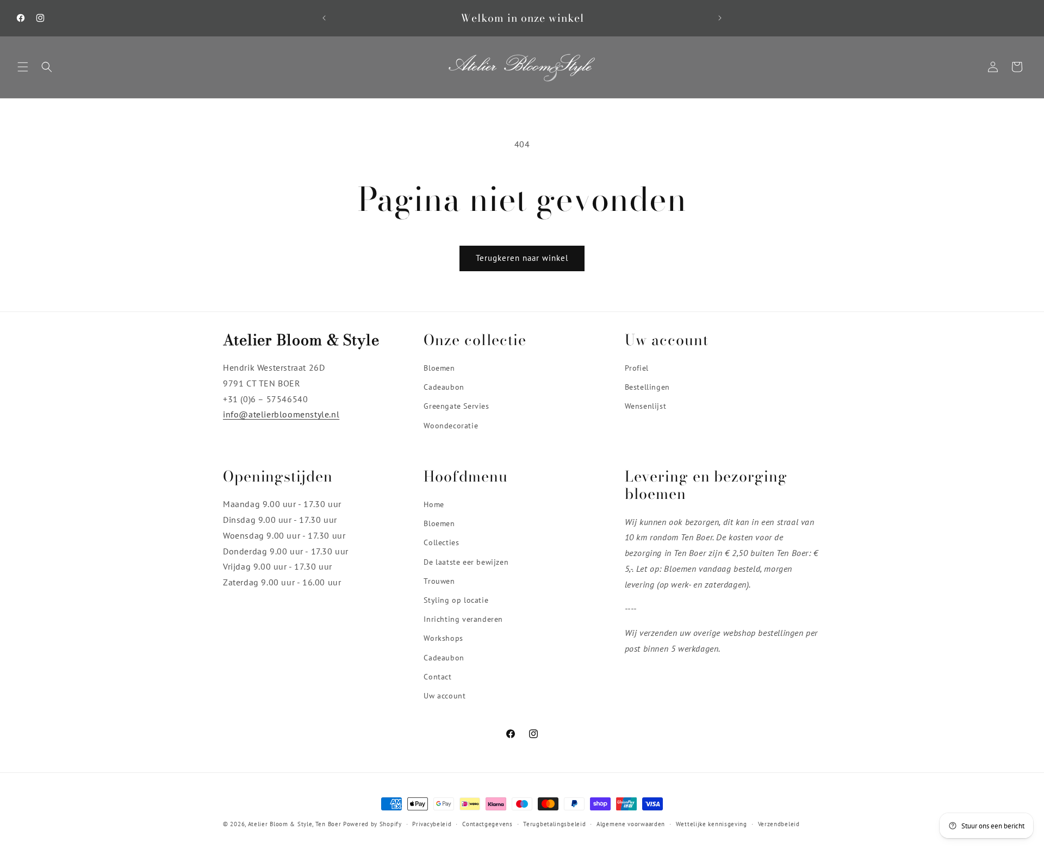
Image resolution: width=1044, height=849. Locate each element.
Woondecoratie (451, 425)
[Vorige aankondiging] (324, 18)
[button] (23, 67)
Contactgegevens (487, 823)
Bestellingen (647, 387)
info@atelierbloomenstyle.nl (281, 414)
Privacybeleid (431, 823)
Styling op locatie (456, 600)
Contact (437, 677)
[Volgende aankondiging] (720, 18)
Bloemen (439, 368)
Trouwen (439, 581)
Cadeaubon (444, 387)
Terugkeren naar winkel (522, 258)
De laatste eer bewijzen (466, 562)
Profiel (637, 368)
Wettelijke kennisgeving (711, 823)
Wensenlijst (646, 406)
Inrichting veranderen (463, 620)
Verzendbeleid (779, 823)
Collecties (441, 543)
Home (434, 505)
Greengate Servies (456, 406)
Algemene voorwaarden (630, 823)
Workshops (443, 639)
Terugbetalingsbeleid (554, 823)
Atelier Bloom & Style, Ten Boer (294, 824)
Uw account (444, 696)
